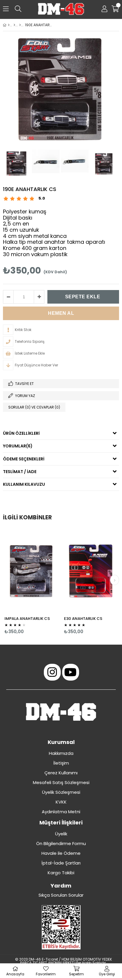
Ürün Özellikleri (21, 433)
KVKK (61, 802)
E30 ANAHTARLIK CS (83, 618)
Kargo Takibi (61, 873)
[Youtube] (70, 672)
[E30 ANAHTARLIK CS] (90, 570)
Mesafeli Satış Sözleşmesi (61, 782)
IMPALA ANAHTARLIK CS (27, 618)
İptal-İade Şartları (61, 863)
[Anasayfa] (8, 25)
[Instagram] (52, 672)
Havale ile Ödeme (61, 853)
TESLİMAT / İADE (19, 472)
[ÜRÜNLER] (14, 25)
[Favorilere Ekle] (31, 581)
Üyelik (61, 834)
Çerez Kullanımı (61, 773)
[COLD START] (20, 25)
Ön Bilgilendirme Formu (61, 843)
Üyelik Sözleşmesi (61, 792)
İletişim (61, 763)
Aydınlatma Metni (61, 812)
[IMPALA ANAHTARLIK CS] (31, 570)
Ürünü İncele (43, 581)
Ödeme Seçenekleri (23, 459)
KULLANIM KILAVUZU (24, 484)
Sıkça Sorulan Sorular (61, 895)
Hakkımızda (61, 753)
